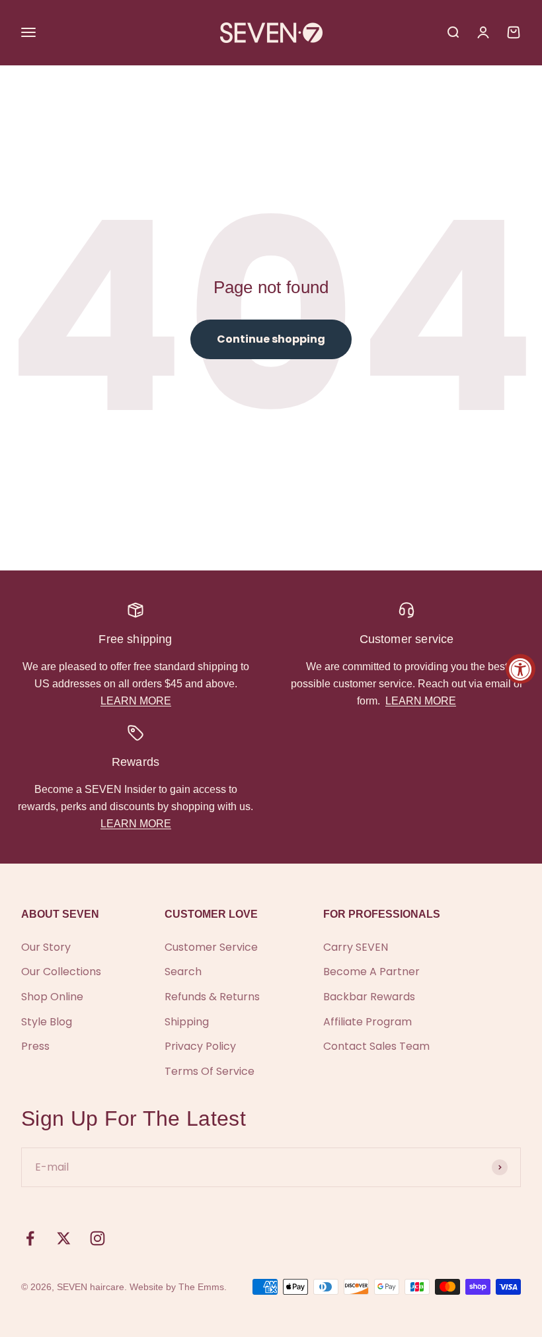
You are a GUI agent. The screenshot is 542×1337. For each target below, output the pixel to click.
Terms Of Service (209, 1071)
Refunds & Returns (212, 996)
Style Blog (46, 1021)
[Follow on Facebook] (30, 1238)
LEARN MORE (135, 700)
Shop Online (52, 996)
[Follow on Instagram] (97, 1238)
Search (183, 971)
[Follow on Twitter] (64, 1238)
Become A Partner (371, 971)
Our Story (46, 947)
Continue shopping (271, 339)
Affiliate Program (367, 1021)
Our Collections (61, 971)
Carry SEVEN (355, 947)
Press (35, 1046)
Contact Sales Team (376, 1046)
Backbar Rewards (369, 996)
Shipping (187, 1021)
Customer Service (211, 947)
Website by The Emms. (178, 1287)
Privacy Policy (200, 1046)
